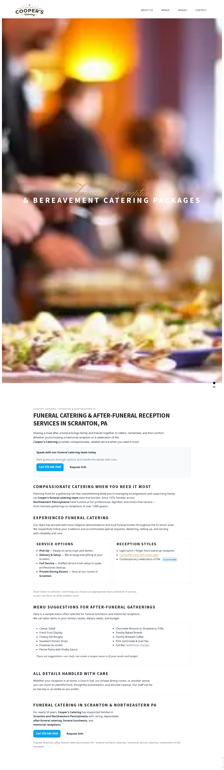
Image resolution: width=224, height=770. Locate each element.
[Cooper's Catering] (43, 10)
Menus (166, 10)
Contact (201, 10)
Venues (182, 10)
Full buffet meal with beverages (139, 555)
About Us (147, 10)
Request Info (78, 467)
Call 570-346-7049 (50, 467)
